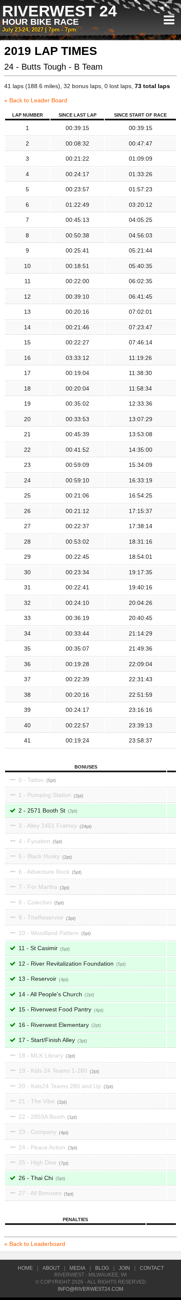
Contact (152, 1268)
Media (77, 1268)
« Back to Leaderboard (34, 1243)
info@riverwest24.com (90, 1289)
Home (25, 1268)
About (51, 1268)
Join (124, 1268)
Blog (102, 1268)
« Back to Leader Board (35, 100)
